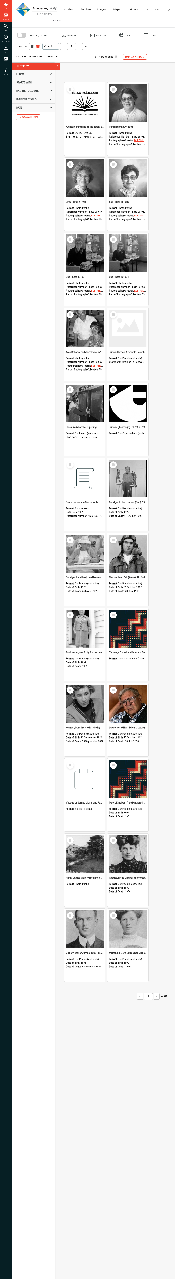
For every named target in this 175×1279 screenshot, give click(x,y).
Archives (85, 9)
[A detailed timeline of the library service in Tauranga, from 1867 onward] (85, 103)
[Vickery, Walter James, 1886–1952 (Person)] (85, 929)
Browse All (6, 19)
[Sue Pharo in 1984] (85, 253)
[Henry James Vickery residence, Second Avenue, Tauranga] (85, 854)
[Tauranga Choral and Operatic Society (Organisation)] (128, 629)
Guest (157, 9)
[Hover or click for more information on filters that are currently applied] (116, 57)
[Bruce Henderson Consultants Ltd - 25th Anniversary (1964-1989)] (85, 478)
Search (6, 30)
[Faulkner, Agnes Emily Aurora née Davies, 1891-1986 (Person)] (85, 629)
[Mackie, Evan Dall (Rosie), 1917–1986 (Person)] (128, 554)
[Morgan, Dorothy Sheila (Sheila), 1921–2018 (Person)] (85, 704)
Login (6, 52)
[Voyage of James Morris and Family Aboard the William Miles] (85, 779)
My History (5, 41)
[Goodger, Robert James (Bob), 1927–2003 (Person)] (128, 478)
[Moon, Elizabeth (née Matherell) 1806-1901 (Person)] (128, 779)
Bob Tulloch (140, 140)
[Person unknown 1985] (128, 103)
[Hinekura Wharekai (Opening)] (85, 403)
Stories (68, 9)
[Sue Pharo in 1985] (128, 178)
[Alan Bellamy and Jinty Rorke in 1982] (85, 328)
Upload (6, 63)
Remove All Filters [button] (135, 57)
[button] (98, 35)
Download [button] (68, 35)
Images (101, 9)
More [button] (6, 74)
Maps (116, 9)
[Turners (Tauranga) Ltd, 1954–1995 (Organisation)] (128, 403)
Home (6, 8)
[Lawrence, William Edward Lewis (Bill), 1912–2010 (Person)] (128, 704)
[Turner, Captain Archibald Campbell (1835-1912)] (128, 328)
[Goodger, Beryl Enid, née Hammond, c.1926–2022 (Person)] (85, 554)
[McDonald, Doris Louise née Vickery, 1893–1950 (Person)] (128, 929)
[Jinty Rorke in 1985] (85, 178)
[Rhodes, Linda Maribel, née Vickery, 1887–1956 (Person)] (128, 854)
